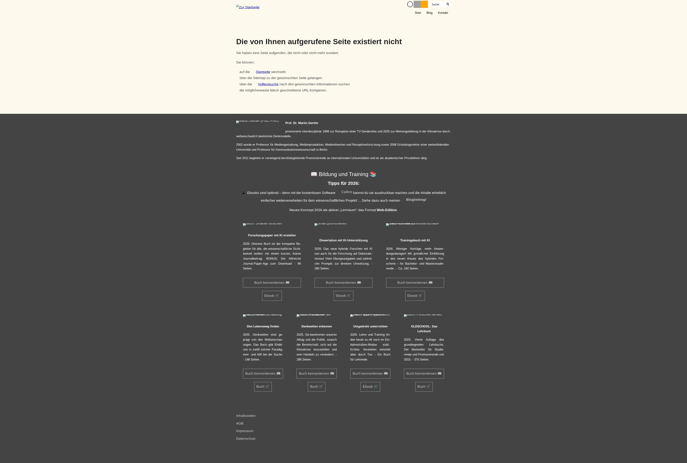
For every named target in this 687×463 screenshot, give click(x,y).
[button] (410, 4)
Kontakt (443, 12)
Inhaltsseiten (246, 416)
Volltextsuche (268, 84)
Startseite (263, 72)
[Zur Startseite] (248, 8)
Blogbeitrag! (416, 199)
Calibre (346, 192)
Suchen (448, 4)
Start (418, 12)
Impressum (244, 431)
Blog (429, 12)
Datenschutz (246, 438)
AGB (239, 423)
